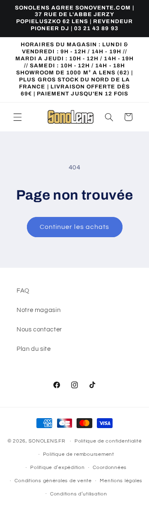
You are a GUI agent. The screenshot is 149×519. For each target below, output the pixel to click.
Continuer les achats (74, 227)
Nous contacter (39, 329)
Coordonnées (110, 467)
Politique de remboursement (78, 454)
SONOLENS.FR (47, 441)
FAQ (23, 291)
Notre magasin (38, 310)
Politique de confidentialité (108, 441)
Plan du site (34, 349)
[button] (17, 116)
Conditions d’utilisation (78, 494)
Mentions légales (121, 481)
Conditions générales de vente (52, 481)
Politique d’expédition (57, 467)
